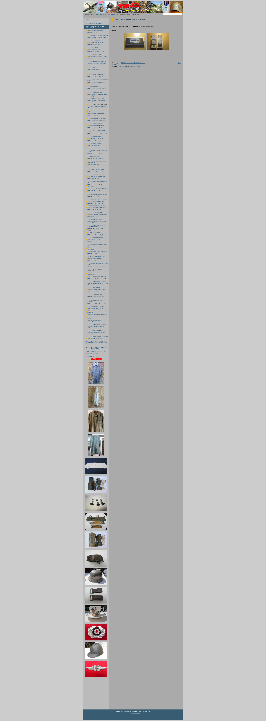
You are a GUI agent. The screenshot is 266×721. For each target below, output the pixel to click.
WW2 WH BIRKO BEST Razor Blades (95, 51)
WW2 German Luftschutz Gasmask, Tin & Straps (96, 150)
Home (92, 14)
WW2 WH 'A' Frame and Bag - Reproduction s (93, 269)
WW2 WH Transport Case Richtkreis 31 (96, 207)
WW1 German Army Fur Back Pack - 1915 (95, 326)
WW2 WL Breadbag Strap (92, 44)
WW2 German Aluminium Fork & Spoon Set (95, 89)
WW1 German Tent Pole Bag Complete (95, 234)
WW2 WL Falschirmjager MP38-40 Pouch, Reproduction (94, 225)
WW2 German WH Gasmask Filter (94, 289)
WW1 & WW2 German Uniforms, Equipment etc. (108, 14)
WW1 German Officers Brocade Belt (95, 304)
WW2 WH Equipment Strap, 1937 (94, 258)
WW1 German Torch (91, 261)
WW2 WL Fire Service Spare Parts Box (95, 59)
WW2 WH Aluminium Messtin (93, 167)
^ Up (179, 63)
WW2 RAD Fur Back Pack (92, 178)
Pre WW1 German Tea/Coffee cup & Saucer (95, 317)
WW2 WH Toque (90, 67)
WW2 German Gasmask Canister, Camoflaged (94, 83)
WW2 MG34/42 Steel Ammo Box (94, 98)
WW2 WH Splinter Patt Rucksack (94, 74)
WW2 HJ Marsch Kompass (92, 49)
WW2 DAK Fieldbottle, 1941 (92, 209)
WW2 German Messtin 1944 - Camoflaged (93, 185)
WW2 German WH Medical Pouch (94, 113)
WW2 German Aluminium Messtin (94, 125)
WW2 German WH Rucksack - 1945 (95, 278)
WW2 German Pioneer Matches (93, 30)
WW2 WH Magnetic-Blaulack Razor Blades (94, 229)
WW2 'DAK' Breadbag (91, 47)
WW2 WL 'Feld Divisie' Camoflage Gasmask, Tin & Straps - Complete (94, 204)
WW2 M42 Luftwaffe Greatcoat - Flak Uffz (95, 106)
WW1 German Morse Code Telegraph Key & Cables (95, 248)
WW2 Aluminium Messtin (92, 156)
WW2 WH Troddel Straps (92, 253)
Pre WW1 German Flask (92, 232)
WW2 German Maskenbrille (92, 136)
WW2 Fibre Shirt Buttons (92, 40)
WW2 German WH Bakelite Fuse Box (95, 37)
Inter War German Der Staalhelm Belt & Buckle (95, 63)
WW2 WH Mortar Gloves (92, 217)
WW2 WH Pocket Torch (91, 164)
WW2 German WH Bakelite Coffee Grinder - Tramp (94, 100)
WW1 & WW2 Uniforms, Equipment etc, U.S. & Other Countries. (96, 347)
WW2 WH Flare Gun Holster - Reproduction (93, 273)
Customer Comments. (91, 356)
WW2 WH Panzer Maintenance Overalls (96, 336)
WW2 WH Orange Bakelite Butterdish (95, 281)
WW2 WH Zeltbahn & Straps (93, 196)
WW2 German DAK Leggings (93, 219)
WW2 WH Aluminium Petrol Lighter (94, 201)
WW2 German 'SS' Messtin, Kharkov (95, 171)
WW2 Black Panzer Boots (92, 145)
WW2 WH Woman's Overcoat (93, 338)
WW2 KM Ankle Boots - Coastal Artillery (95, 56)
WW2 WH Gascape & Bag (92, 54)
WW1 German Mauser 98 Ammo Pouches (94, 300)
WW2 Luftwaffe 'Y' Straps (92, 239)
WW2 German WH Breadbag (93, 330)
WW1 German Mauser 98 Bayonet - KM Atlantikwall (96, 311)
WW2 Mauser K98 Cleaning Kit (93, 42)
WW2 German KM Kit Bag (92, 86)
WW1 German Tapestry (91, 69)
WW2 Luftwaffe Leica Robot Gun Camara (96, 199)
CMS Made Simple (135, 713)
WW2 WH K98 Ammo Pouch (93, 92)
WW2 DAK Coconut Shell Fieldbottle (94, 176)
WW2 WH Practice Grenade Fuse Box (95, 174)
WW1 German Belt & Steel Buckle (94, 306)
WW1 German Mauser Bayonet (93, 237)
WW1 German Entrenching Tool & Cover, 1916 (96, 263)
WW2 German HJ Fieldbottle (93, 148)
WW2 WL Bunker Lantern (92, 33)
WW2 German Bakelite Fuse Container (95, 194)
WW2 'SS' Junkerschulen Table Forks (95, 276)
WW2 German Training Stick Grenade (95, 76)
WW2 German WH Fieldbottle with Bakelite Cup (94, 332)
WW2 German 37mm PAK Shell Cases (95, 251)
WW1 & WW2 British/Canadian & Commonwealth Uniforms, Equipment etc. (95, 342)
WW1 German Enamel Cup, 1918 (94, 308)
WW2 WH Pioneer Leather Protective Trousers (95, 130)
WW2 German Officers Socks (93, 127)
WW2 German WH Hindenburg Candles (95, 214)
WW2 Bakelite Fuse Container (93, 158)
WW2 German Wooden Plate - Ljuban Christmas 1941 (95, 161)
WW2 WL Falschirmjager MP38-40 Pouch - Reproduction (96, 283)
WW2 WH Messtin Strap (92, 287)
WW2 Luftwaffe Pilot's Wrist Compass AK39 (95, 110)
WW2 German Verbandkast (92, 143)
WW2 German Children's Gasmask (94, 120)
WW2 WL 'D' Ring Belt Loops (93, 212)
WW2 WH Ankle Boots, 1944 (93, 154)
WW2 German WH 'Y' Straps (93, 116)
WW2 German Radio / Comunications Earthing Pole (95, 221)
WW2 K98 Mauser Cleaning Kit (93, 138)
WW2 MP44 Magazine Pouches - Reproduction (94, 191)
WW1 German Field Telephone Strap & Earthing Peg (95, 95)
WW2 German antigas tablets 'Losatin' (95, 133)
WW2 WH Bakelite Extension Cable (94, 267)
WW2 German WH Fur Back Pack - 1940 (96, 35)
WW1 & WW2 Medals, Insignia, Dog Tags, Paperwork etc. (95, 352)
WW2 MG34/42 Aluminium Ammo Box (95, 61)
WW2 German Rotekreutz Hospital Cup (95, 314)
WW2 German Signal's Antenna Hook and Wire (96, 244)
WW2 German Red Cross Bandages (95, 118)
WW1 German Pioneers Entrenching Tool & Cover (96, 79)
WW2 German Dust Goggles (93, 140)
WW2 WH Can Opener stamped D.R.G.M (96, 188)
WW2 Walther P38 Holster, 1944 (94, 169)
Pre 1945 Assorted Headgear (93, 23)
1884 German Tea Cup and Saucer (94, 256)
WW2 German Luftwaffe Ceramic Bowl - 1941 (96, 181)
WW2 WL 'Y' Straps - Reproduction (94, 72)
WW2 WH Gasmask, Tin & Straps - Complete (94, 296)
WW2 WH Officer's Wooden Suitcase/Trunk (92, 320)
